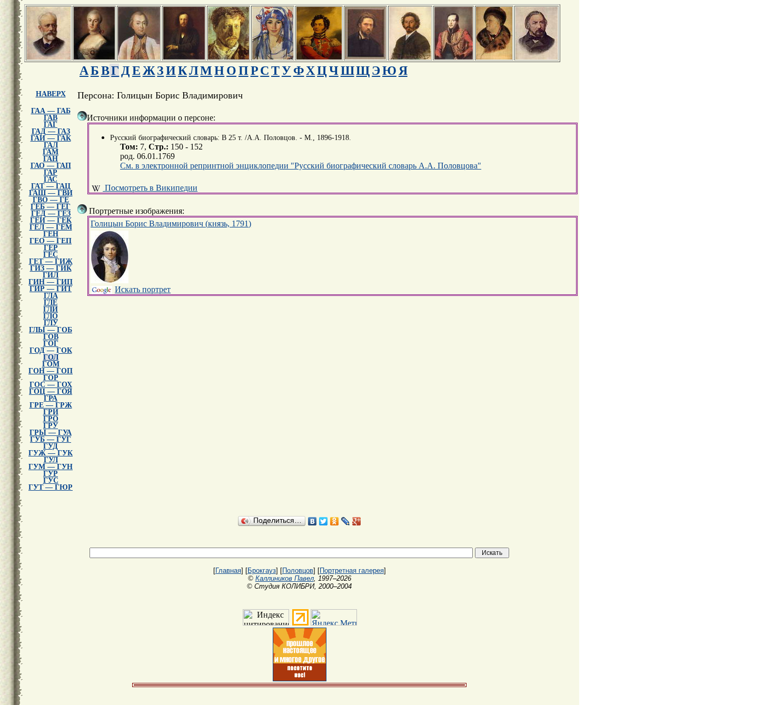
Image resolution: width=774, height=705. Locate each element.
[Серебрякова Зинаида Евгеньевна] (272, 56)
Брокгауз (261, 570)
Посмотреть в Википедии (150, 187)
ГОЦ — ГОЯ (50, 391)
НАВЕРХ (51, 94)
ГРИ (50, 412)
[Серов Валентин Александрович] (228, 56)
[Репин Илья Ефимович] (410, 56)
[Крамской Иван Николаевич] (365, 56)
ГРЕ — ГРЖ (50, 405)
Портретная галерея (352, 570)
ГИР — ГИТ (50, 289)
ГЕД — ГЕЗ (51, 213)
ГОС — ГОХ (50, 385)
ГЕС (50, 255)
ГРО (50, 419)
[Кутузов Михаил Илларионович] (139, 56)
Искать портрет (143, 289)
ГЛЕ (50, 302)
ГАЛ (51, 145)
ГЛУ (51, 323)
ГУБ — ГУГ (50, 439)
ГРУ (50, 426)
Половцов (297, 570)
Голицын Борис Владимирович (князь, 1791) (171, 223)
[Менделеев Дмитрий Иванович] (184, 56)
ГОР (50, 378)
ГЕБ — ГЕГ (51, 207)
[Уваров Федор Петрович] (319, 56)
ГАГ (50, 124)
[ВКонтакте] (312, 521)
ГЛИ (50, 309)
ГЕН (50, 234)
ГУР (50, 474)
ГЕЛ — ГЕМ (50, 227)
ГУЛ (51, 460)
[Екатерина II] (94, 56)
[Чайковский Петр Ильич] (49, 56)
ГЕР (51, 248)
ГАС (50, 179)
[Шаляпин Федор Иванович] (494, 56)
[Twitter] (323, 521)
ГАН (50, 159)
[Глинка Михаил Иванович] (536, 56)
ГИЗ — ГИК (51, 268)
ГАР (50, 172)
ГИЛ (50, 275)
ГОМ (50, 364)
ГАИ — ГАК (51, 138)
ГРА (50, 398)
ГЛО (50, 316)
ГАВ (50, 118)
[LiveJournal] (345, 521)
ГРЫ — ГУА (50, 432)
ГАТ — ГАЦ (51, 186)
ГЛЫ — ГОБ (50, 330)
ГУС (50, 480)
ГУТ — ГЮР (50, 487)
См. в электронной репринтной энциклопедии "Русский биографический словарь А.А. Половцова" (300, 165)
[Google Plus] (356, 521)
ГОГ (50, 343)
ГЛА (51, 296)
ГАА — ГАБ (51, 111)
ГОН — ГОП (50, 371)
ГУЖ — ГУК (50, 453)
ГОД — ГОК (50, 350)
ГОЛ (50, 357)
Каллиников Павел (284, 578)
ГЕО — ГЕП (50, 241)
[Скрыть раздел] (82, 116)
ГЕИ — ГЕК (51, 220)
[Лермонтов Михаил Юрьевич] (453, 56)
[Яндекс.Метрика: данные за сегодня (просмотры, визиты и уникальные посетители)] (334, 617)
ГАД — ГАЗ (51, 131)
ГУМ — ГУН (50, 467)
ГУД (50, 446)
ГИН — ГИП (50, 282)
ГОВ (50, 337)
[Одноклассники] (334, 521)
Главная (228, 570)
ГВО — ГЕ (51, 200)
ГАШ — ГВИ (51, 193)
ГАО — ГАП (51, 166)
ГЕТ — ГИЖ (51, 261)
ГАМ (50, 152)
